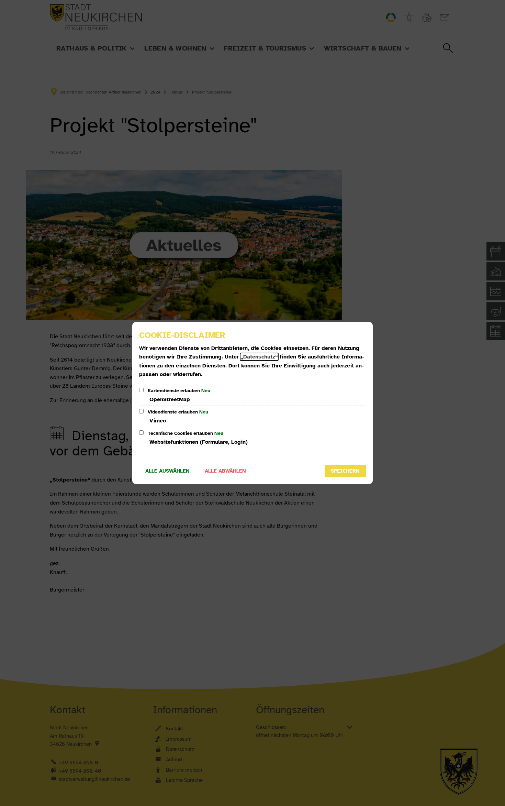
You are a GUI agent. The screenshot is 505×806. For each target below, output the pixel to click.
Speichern (345, 471)
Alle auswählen (167, 471)
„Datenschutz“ (259, 356)
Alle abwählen (225, 471)
